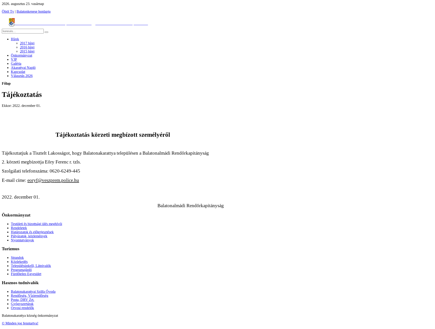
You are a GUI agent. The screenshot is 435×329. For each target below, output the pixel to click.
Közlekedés (19, 262)
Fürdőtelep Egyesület (26, 274)
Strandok (17, 257)
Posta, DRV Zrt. (22, 300)
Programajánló (21, 270)
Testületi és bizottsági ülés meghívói (36, 224)
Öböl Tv (8, 11)
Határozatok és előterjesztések (32, 232)
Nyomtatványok (22, 240)
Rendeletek (19, 228)
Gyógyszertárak (22, 304)
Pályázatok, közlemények (29, 236)
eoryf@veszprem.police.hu (53, 180)
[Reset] (46, 32)
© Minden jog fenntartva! (20, 323)
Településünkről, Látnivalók (31, 266)
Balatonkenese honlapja (34, 11)
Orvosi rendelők (22, 308)
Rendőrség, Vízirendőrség (29, 296)
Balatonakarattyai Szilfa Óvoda (33, 291)
